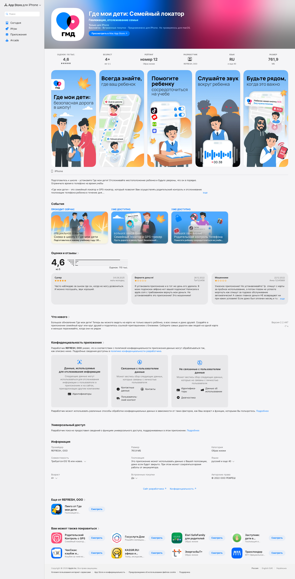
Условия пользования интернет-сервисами (71, 572)
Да (132, 478)
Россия (255, 568)
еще (205, 192)
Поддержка (184, 572)
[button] (22, 22)
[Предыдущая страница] (47, 118)
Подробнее (262, 411)
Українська (281, 568)
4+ (52, 478)
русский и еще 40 (221, 461)
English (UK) (267, 568)
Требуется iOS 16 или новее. (67, 461)
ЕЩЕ (282, 298)
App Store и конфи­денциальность (109, 572)
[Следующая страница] (291, 118)
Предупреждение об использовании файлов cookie (152, 572)
